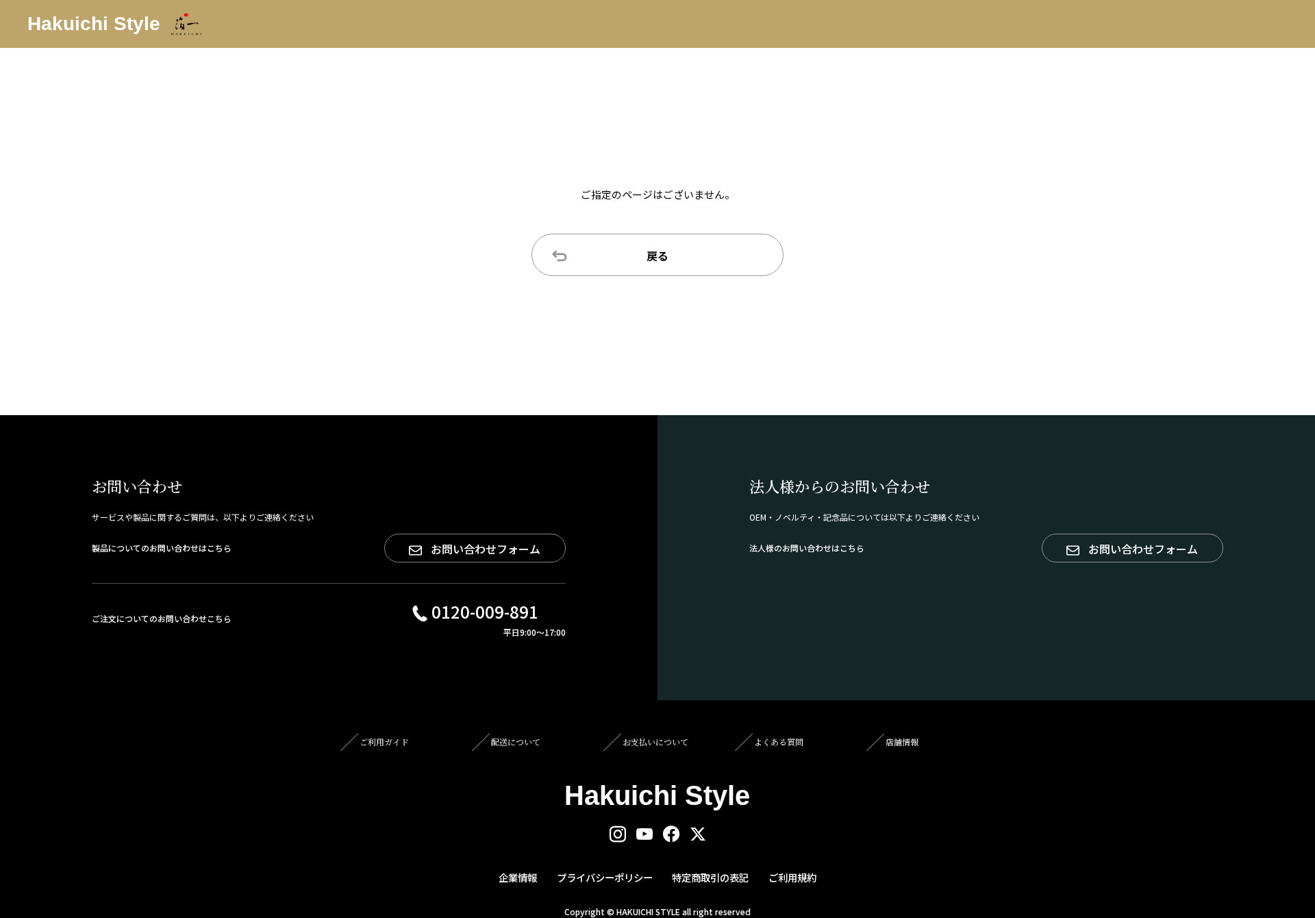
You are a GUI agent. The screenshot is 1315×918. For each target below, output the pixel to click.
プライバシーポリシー (605, 877)
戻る (657, 255)
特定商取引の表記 (710, 877)
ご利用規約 (792, 877)
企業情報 (518, 877)
